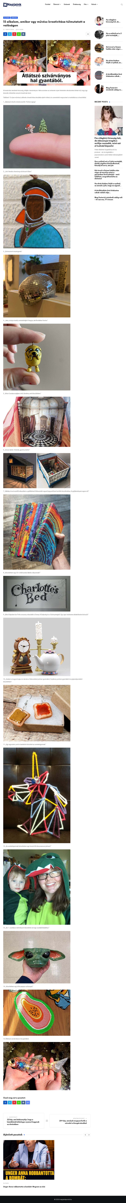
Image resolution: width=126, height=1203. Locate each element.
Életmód (56, 4)
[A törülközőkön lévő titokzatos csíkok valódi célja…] (99, 75)
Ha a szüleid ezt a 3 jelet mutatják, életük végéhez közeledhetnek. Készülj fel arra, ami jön (108, 164)
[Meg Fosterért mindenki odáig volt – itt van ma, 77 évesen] (99, 88)
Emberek (67, 4)
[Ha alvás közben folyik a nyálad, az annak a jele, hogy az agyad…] (99, 61)
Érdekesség (77, 4)
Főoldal (47, 4)
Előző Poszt (13, 1117)
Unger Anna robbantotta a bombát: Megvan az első (24, 1187)
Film (85, 4)
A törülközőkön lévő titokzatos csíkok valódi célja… (114, 76)
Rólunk (93, 4)
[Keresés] (122, 4)
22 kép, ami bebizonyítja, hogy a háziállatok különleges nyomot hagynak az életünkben (23, 1122)
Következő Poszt (79, 1118)
